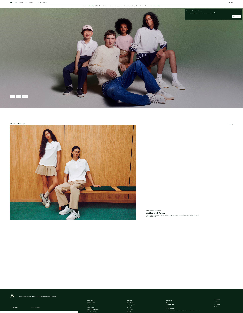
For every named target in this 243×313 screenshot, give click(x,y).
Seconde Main (157, 5)
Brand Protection (90, 307)
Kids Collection (129, 305)
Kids (26, 2)
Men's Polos (128, 307)
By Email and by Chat (169, 304)
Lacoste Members (91, 302)
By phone (167, 306)
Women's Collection (130, 304)
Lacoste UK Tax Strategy (92, 311)
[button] (232, 2)
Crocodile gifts (148, 5)
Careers (89, 305)
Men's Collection (129, 302)
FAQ (166, 302)
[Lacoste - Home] (11, 2)
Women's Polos (129, 309)
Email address (14, 307)
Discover (31, 2)
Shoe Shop (128, 311)
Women (21, 2)
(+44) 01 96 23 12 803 (169, 308)
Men (16, 2)
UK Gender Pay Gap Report (93, 309)
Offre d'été (91, 5)
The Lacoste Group (91, 304)
